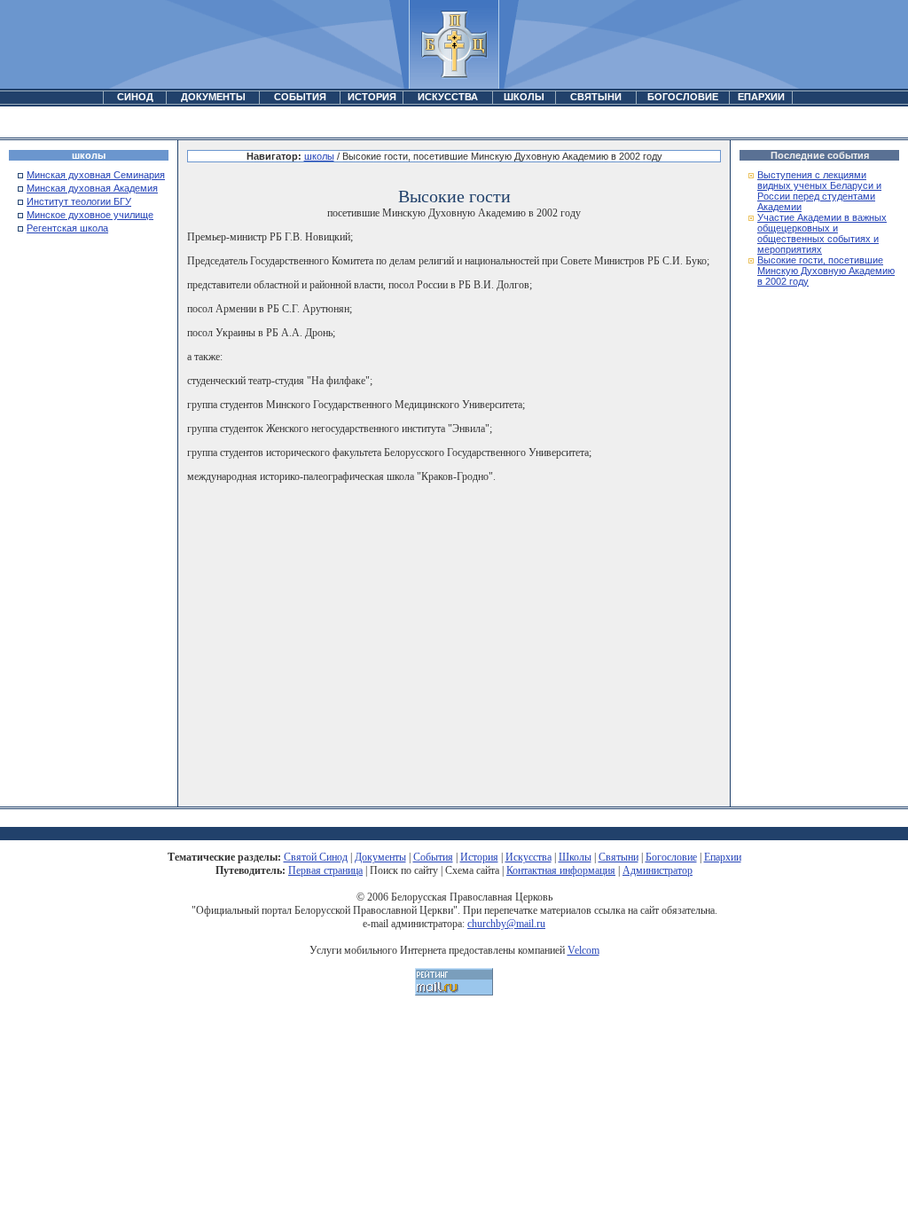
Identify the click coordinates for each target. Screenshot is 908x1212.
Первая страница (325, 870)
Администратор (657, 870)
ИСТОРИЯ (372, 96)
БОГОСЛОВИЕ (682, 96)
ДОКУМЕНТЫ (213, 96)
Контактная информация (560, 870)
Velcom (583, 950)
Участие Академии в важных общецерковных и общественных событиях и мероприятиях (822, 233)
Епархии (722, 857)
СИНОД (135, 96)
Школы (575, 857)
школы (319, 156)
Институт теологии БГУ (79, 201)
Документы (380, 857)
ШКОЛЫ (524, 96)
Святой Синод (316, 857)
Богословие (671, 857)
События (433, 857)
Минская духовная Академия (92, 188)
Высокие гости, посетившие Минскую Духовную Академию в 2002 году (826, 271)
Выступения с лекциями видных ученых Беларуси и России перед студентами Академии (819, 190)
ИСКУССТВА (448, 96)
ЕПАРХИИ (761, 96)
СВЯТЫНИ (596, 96)
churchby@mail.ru (506, 923)
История (479, 857)
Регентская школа (67, 228)
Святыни (618, 857)
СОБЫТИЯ (300, 96)
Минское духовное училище (90, 214)
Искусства (528, 857)
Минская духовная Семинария (96, 174)
